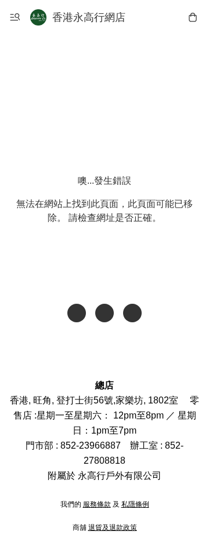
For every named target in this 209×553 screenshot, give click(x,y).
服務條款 (97, 504)
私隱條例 (135, 504)
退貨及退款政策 (112, 527)
